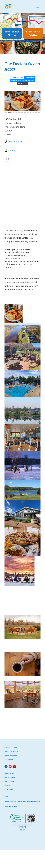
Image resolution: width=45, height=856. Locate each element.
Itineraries (8, 789)
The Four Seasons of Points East (22, 80)
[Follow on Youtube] (14, 766)
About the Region (11, 751)
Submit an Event (10, 807)
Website (12, 150)
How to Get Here (10, 748)
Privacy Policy (9, 853)
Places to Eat (22, 83)
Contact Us (8, 759)
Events (7, 785)
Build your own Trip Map (33, 33)
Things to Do (9, 774)
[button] (7, 102)
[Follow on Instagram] (10, 766)
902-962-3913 (15, 141)
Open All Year (29, 77)
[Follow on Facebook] (6, 766)
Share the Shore (10, 755)
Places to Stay (10, 777)
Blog (6, 796)
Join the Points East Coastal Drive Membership (22, 802)
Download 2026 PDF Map (12, 33)
